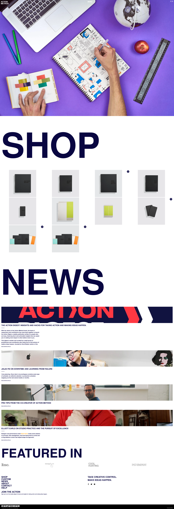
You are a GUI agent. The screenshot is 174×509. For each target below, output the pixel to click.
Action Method (9, 507)
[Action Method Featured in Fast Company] (152, 465)
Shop (4, 476)
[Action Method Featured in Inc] (21, 465)
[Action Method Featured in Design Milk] (65, 465)
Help (4, 487)
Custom (6, 479)
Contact (6, 485)
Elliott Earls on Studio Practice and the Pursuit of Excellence (34, 428)
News (4, 481)
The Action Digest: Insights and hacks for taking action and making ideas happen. (43, 325)
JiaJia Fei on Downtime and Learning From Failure (26, 369)
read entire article (6, 346)
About (5, 483)
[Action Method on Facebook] (88, 484)
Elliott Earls (24, 433)
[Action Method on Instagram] (94, 484)
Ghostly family (16, 507)
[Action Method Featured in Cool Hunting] (108, 465)
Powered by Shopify (170, 507)
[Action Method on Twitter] (91, 484)
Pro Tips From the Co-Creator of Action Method (26, 403)
